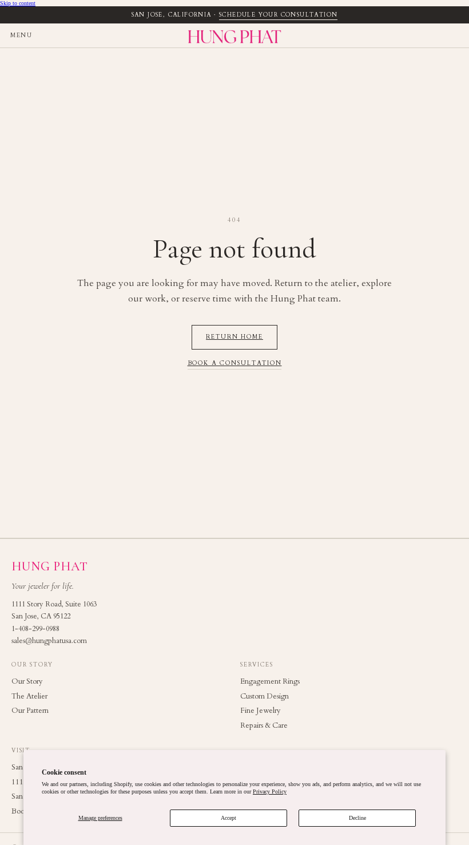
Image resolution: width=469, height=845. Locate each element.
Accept (228, 818)
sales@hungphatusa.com (49, 641)
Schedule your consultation (278, 15)
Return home (234, 337)
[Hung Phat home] (234, 35)
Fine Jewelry (260, 710)
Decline (357, 818)
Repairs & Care (264, 725)
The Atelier (29, 696)
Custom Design (264, 696)
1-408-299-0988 (35, 629)
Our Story (27, 681)
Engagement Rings (270, 681)
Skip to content (17, 3)
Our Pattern (30, 710)
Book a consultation (235, 363)
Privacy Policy (270, 791)
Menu (21, 35)
